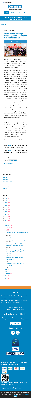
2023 (7, 205)
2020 (7, 212)
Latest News (6, 185)
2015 (7, 223)
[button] (13, 12)
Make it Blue (9, 296)
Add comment (9, 163)
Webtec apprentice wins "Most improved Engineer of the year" (15, 245)
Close (15, 396)
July (7, 230)
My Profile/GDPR (15, 302)
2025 (7, 200)
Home (3, 296)
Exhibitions (6, 189)
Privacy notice (5, 302)
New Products (7, 187)
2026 (6, 198)
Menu (3, 24)
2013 (6, 278)
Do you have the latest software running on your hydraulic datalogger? (16, 239)
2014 (7, 276)
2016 (7, 221)
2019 (7, 214)
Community (6, 183)
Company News (13, 160)
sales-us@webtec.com (17, 309)
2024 (7, 203)
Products (16, 296)
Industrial (5, 179)
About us (3, 298)
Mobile (5, 177)
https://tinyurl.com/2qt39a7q (9, 387)
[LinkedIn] (13, 333)
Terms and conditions (20, 300)
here (8, 140)
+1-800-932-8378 (16, 307)
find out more (25, 394)
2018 (7, 216)
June (7, 269)
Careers (11, 300)
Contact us (4, 300)
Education (22, 298)
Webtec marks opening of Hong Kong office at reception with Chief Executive (15, 35)
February (8, 273)
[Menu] (6, 12)
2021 (7, 209)
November (9, 225)
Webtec (11, 157)
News (9, 298)
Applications (24, 296)
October (8, 227)
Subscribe (16, 323)
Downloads (15, 298)
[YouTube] (18, 333)
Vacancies (6, 191)
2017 (7, 218)
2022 (7, 207)
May (7, 271)
